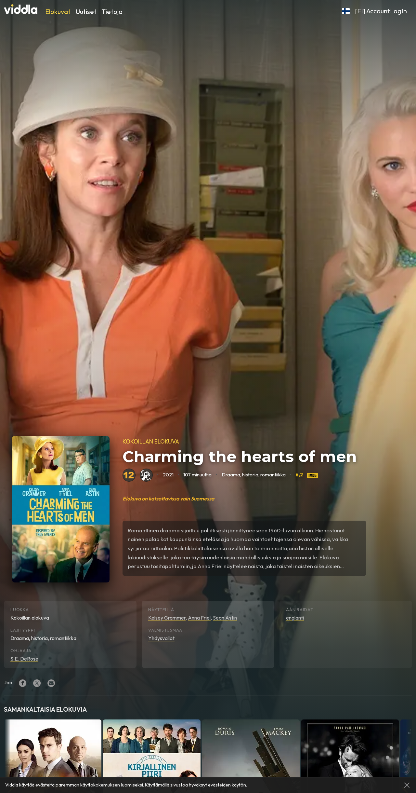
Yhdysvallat (161, 638)
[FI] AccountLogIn (381, 11)
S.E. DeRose (24, 658)
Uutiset (86, 11)
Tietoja (112, 11)
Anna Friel (199, 617)
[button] (346, 11)
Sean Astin (225, 617)
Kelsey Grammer (167, 617)
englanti (295, 617)
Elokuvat (58, 11)
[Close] (407, 785)
